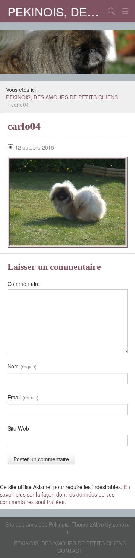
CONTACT (69, 550)
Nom (22, 366)
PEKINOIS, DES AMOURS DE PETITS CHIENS (56, 11)
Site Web (18, 428)
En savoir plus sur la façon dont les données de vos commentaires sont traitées (65, 494)
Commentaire (24, 283)
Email (23, 397)
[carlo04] (68, 201)
